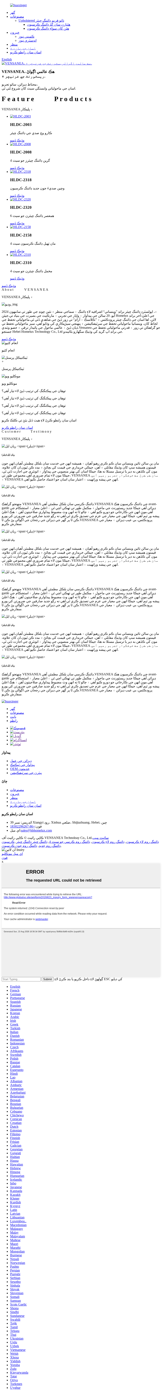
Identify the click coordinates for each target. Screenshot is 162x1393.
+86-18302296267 (22, 826)
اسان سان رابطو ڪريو (25, 52)
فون (5, 858)
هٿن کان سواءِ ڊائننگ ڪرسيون (48, 28)
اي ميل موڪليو (12, 854)
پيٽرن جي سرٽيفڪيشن (26, 773)
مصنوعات (17, 16)
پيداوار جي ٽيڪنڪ (22, 765)
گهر (12, 12)
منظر (14, 44)
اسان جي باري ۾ (23, 48)
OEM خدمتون (20, 769)
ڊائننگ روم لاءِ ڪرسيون (142, 842)
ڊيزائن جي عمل (21, 761)
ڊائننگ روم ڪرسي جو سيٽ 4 (69, 842)
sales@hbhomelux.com (36, 830)
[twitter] (15, 744)
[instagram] (18, 740)
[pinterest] (17, 732)
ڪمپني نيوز (26, 36)
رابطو (14, 720)
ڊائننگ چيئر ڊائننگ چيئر (31, 842)
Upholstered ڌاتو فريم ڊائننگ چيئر (41, 20)
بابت (13, 716)
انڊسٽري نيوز (27, 40)
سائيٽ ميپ (100, 838)
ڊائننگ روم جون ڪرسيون (19, 846)
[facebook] (18, 728)
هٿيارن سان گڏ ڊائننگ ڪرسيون (48, 24)
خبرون (14, 32)
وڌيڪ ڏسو (9, 286)
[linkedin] (15, 736)
